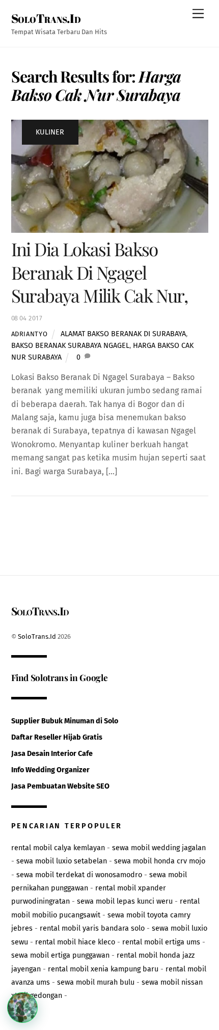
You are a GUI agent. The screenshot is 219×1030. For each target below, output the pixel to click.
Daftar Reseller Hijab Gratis (56, 737)
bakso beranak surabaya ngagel (70, 345)
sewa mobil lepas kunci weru (125, 901)
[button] (22, 1007)
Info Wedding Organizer (50, 770)
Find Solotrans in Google (59, 677)
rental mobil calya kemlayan (58, 848)
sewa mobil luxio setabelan (61, 861)
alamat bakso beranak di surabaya (123, 334)
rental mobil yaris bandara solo (92, 928)
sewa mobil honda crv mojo (159, 861)
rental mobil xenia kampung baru (103, 969)
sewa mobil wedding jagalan (159, 848)
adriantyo (29, 334)
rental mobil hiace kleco (75, 942)
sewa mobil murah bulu (95, 982)
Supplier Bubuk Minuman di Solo (64, 721)
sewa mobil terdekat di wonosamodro (79, 875)
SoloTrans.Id (37, 636)
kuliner (50, 132)
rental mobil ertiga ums (161, 942)
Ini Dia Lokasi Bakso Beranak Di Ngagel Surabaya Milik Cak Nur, (99, 272)
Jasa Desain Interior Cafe (52, 753)
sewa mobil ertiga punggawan (60, 955)
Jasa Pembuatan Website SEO (60, 786)
